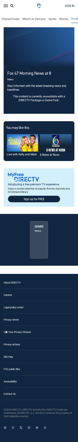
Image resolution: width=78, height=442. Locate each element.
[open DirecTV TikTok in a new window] (45, 427)
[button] (6, 6)
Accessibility (10, 381)
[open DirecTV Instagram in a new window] (29, 427)
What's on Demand (34, 19)
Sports (52, 19)
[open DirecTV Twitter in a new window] (21, 427)
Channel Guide (10, 19)
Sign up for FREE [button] (34, 199)
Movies (63, 19)
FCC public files (12, 369)
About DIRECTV (12, 282)
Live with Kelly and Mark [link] (22, 154)
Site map (8, 356)
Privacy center (11, 319)
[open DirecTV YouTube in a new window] (37, 427)
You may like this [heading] (17, 128)
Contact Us (10, 393)
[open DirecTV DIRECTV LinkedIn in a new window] (5, 427)
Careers (8, 295)
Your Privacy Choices (19, 332)
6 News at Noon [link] (49, 155)
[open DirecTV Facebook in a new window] (13, 427)
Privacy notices (12, 344)
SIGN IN (69, 6)
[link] (22, 143)
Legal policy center (14, 307)
